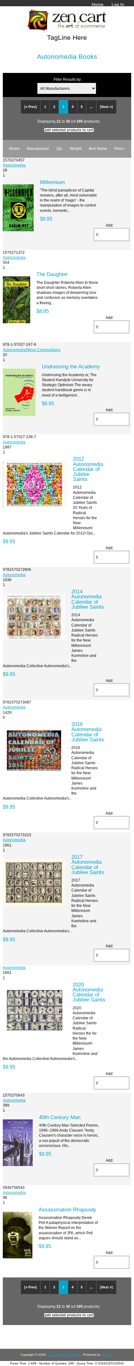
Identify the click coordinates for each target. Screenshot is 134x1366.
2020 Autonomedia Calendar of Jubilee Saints (89, 992)
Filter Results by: (68, 79)
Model (14, 148)
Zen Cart (107, 1354)
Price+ (119, 148)
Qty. (59, 148)
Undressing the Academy (71, 366)
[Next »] (106, 107)
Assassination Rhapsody (67, 1209)
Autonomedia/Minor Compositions (31, 350)
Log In (118, 4)
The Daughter (52, 274)
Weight (76, 148)
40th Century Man (59, 1117)
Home (97, 4)
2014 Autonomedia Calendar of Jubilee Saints (87, 599)
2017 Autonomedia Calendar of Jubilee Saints (87, 864)
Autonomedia (14, 165)
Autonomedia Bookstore (63, 1354)
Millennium (52, 182)
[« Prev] (30, 107)
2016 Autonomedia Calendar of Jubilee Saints (87, 732)
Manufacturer (38, 148)
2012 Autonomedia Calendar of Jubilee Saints (88, 469)
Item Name (98, 148)
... (91, 107)
